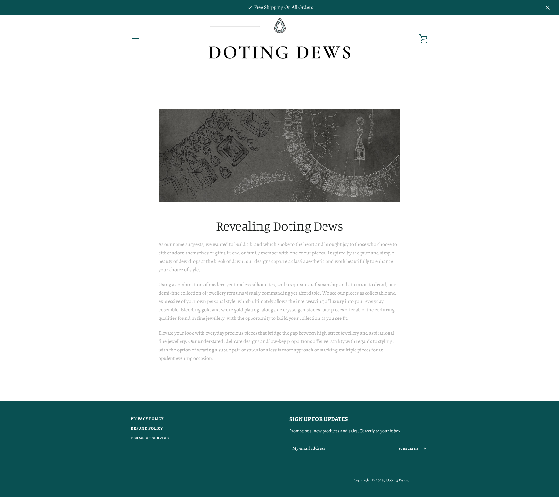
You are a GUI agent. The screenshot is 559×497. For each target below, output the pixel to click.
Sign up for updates (318, 419)
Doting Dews (397, 480)
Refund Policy (147, 428)
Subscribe (409, 449)
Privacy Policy (147, 418)
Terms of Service (150, 437)
